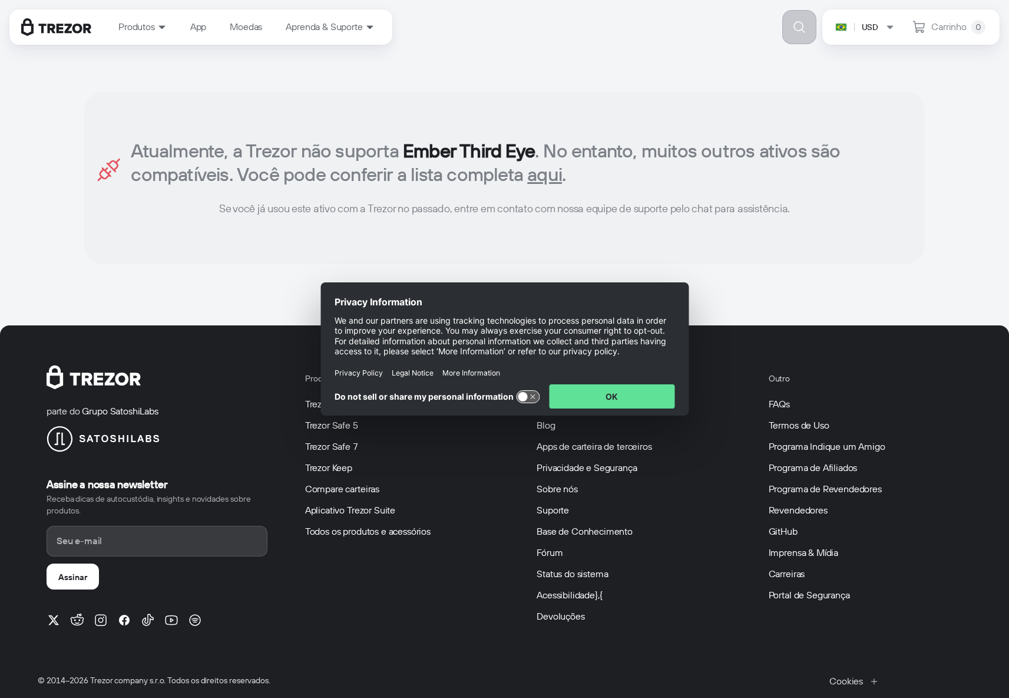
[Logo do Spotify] (195, 620)
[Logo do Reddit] (77, 620)
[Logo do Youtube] (171, 620)
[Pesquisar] (799, 27)
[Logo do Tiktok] (148, 620)
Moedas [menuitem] (246, 27)
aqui (544, 174)
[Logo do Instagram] (101, 620)
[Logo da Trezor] (56, 27)
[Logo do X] (54, 620)
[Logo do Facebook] (124, 620)
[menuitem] (142, 27)
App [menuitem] (198, 27)
